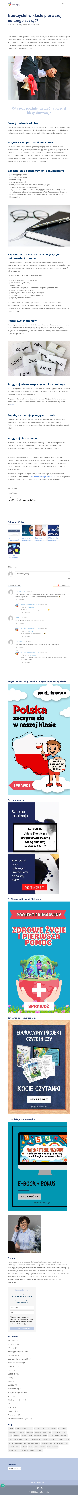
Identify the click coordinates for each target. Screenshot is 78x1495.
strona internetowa (46, 1443)
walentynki (11, 1447)
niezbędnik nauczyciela (61, 1436)
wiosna (30, 1447)
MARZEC (11, 1385)
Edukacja (11, 1348)
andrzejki (11, 1428)
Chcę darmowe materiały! (22, 1328)
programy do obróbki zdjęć (49, 1439)
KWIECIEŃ (11, 1366)
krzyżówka (24, 1436)
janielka (31, 631)
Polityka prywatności (38, 1482)
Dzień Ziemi (38, 1432)
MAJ (9, 1381)
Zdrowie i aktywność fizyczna (18, 1418)
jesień (10, 1436)
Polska (10, 1439)
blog (31, 1428)
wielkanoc (24, 1447)
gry (50, 1432)
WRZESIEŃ (36, 25)
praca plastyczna (18, 1439)
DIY (59, 1428)
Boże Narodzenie (39, 1428)
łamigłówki (39, 1450)
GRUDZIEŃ (12, 1355)
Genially (45, 1432)
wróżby (36, 1447)
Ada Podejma (32, 655)
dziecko (64, 1428)
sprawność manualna (34, 1443)
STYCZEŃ (11, 1396)
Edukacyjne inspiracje (16, 1351)
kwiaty (30, 1436)
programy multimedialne (15, 1443)
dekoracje (53, 1428)
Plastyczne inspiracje (15, 1392)
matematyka (37, 1436)
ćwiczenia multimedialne (27, 1450)
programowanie (35, 1439)
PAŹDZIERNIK (13, 1389)
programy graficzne (64, 1439)
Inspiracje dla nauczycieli (24, 25)
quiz (25, 1443)
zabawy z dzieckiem (14, 1450)
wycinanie (42, 1447)
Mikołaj (45, 1436)
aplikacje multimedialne (21, 1428)
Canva (47, 1428)
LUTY (10, 1378)
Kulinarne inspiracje (15, 1363)
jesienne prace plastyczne (59, 1432)
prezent (27, 1439)
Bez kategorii (13, 1340)
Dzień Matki (29, 1432)
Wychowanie (12, 1415)
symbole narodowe (59, 1443)
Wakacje (11, 1407)
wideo (17, 1447)
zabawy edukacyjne (52, 1447)
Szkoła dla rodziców (15, 1400)
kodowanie (17, 1436)
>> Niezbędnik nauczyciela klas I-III (42, 476)
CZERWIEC (12, 1344)
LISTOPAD (11, 1374)
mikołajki (51, 1436)
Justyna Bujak (32, 607)
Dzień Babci (12, 1432)
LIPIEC (10, 1370)
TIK (9, 1404)
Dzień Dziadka (21, 1432)
